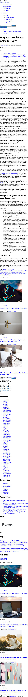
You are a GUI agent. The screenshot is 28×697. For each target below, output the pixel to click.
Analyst (2, 541)
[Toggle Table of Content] (1, 51)
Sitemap (8, 23)
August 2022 (6, 458)
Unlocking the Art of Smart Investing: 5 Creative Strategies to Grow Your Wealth (13, 340)
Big (10, 541)
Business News (7, 6)
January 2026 (6, 408)
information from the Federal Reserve (9, 173)
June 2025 (5, 416)
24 (1, 390)
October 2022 (6, 455)
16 (10, 386)
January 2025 (6, 419)
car (1, 542)
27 (5, 390)
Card (7, 269)
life (6, 549)
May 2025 (5, 417)
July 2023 (5, 443)
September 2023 (7, 440)
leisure (3, 550)
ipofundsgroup (3, 558)
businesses (23, 541)
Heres (26, 546)
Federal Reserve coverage (10, 53)
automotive (8, 541)
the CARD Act (3, 182)
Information (16, 548)
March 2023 (6, 449)
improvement (11, 548)
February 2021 (6, 472)
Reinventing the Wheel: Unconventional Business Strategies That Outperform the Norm (15, 509)
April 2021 (5, 469)
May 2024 (5, 429)
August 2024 (6, 424)
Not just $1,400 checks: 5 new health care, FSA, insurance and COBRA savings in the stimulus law (14, 271)
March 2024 (6, 432)
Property (5, 490)
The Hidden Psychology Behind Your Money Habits (13, 308)
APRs (4, 269)
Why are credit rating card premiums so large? (14, 55)
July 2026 (5, 401)
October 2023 (6, 439)
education (2, 544)
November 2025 (7, 411)
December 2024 (7, 420)
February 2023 (6, 450)
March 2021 (6, 471)
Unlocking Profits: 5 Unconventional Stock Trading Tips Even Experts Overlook (15, 504)
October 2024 (6, 423)
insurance (23, 548)
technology (10, 551)
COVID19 (24, 542)
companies (4, 542)
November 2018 (7, 473)
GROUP (18, 546)
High (13, 269)
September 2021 (7, 462)
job (0, 549)
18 (2, 388)
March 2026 (6, 407)
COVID (20, 542)
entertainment (14, 544)
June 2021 (5, 466)
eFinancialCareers (7, 544)
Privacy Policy (9, 21)
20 (5, 388)
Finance (5, 14)
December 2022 (7, 453)
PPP (17, 549)
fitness (11, 546)
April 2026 (5, 406)
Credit (10, 269)
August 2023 (6, 442)
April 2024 (5, 430)
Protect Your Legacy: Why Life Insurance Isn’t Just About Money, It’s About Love (15, 507)
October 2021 (6, 460)
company (8, 542)
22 (8, 388)
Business (5, 12)
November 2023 (7, 437)
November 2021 (7, 459)
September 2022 (7, 456)
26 (4, 390)
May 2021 (5, 468)
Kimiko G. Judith (4, 45)
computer (13, 542)
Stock (5, 551)
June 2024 (5, 427)
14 (7, 386)
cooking (17, 542)
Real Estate (6, 492)
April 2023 (5, 447)
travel (15, 551)
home (1, 548)
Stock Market (6, 8)
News (15, 549)
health (23, 546)
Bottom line (6, 57)
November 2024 (7, 421)
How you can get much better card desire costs (15, 56)
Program (19, 549)
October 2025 (6, 413)
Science (22, 549)
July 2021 (5, 465)
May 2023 (5, 446)
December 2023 (7, 436)
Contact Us (9, 19)
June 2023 (5, 445)
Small (26, 550)
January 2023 (6, 452)
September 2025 (7, 414)
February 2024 (6, 433)
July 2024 (5, 426)
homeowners (5, 548)
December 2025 (7, 410)
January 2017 (6, 476)
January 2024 (6, 434)
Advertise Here (10, 17)
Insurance (5, 10)
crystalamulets (3, 559)
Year (18, 551)
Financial (7, 546)
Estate (18, 544)
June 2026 (5, 403)
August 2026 (6, 400)
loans (8, 549)
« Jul (1, 393)
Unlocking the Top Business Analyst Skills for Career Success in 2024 (14, 512)
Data (27, 542)
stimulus (1, 551)
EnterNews (13, 696)
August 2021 (6, 463)
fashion (21, 544)
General (15, 546)
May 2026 (5, 404)
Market (11, 550)
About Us (5, 15)
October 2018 (6, 475)
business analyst (7, 5)
